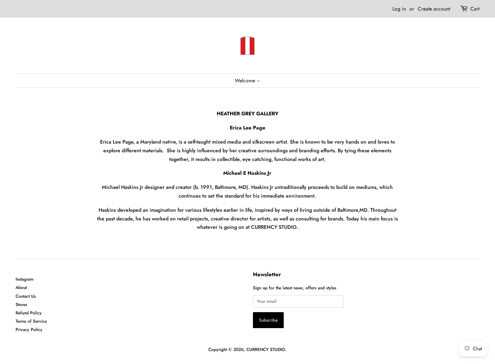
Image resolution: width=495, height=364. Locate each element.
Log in (399, 8)
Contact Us (26, 296)
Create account (434, 8)
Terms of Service (31, 321)
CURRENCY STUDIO (265, 349)
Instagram (24, 279)
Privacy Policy (29, 329)
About (21, 287)
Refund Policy (29, 313)
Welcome (246, 80)
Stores (21, 304)
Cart (474, 8)
